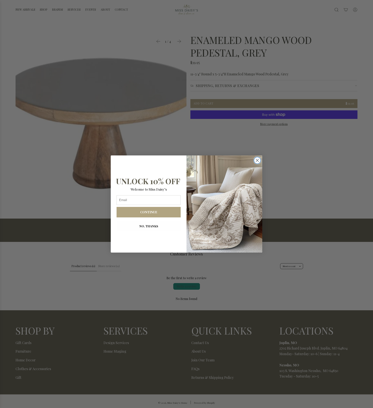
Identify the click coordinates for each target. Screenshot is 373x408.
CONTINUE (148, 212)
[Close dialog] (257, 160)
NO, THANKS (148, 226)
